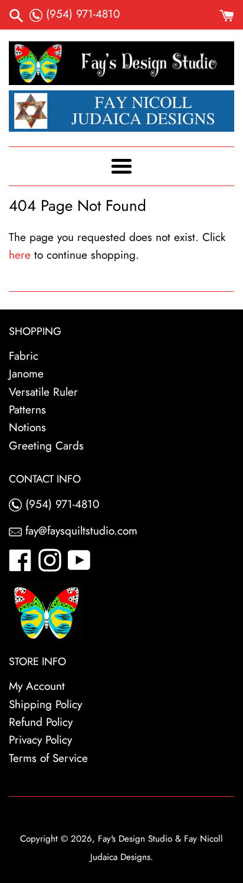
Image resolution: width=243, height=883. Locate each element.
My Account (37, 686)
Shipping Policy (45, 704)
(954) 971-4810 (81, 14)
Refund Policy (41, 722)
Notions (27, 427)
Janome (26, 374)
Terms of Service (48, 758)
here (20, 255)
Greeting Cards (46, 446)
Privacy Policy (40, 740)
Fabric (23, 356)
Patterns (27, 410)
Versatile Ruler (43, 392)
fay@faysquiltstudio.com (79, 531)
